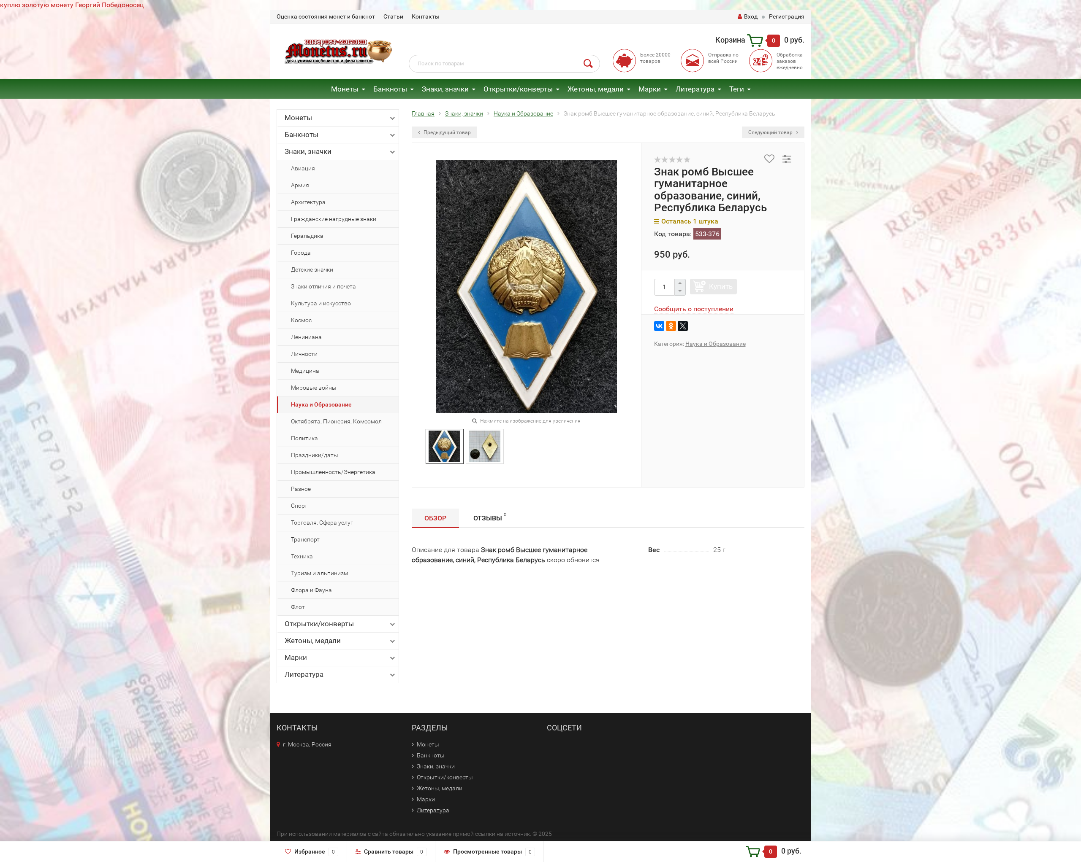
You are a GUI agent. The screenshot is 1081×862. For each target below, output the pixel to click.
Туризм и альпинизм (319, 573)
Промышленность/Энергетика (333, 472)
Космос (301, 320)
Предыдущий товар (446, 132)
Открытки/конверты (518, 89)
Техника (302, 556)
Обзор (435, 518)
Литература (695, 89)
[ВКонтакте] (659, 326)
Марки (649, 89)
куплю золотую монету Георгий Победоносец (72, 5)
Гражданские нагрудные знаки (333, 219)
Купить (721, 286)
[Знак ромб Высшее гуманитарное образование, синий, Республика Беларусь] (444, 446)
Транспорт (305, 539)
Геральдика (307, 235)
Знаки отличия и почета (323, 286)
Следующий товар (771, 132)
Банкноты (390, 89)
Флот (298, 606)
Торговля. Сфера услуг (322, 522)
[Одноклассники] (671, 326)
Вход (751, 16)
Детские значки (312, 269)
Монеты (345, 89)
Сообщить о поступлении (693, 309)
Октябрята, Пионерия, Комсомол (336, 421)
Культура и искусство (321, 303)
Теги (736, 89)
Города (301, 252)
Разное (301, 488)
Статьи (393, 16)
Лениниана (306, 337)
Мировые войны (314, 387)
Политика (304, 438)
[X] (683, 326)
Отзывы (489, 517)
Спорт (299, 505)
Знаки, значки (445, 89)
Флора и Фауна (311, 590)
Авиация (303, 168)
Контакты (426, 16)
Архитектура (308, 202)
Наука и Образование (321, 404)
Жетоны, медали (596, 89)
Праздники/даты (314, 455)
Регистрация (786, 16)
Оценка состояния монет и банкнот (326, 16)
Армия (300, 185)
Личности (304, 353)
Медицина (305, 370)
